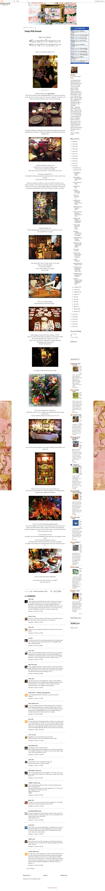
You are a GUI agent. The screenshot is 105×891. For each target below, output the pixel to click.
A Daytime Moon (80, 522)
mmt (29, 719)
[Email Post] (51, 591)
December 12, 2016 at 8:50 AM (35, 865)
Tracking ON (84, 63)
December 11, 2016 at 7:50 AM (35, 765)
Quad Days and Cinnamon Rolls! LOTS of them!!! (77, 202)
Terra (29, 627)
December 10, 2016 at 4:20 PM (35, 622)
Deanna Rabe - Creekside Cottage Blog (38, 692)
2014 (73, 316)
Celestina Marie (32, 851)
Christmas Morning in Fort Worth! (76, 191)
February (76, 309)
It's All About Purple (75, 390)
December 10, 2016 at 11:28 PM (35, 754)
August (75, 294)
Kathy (29, 678)
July (75, 296)
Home (45, 875)
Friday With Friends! (76, 250)
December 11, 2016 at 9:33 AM (35, 795)
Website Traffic (74, 627)
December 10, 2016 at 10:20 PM (35, 729)
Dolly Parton (80, 595)
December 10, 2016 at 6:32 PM (35, 687)
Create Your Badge (74, 337)
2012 (73, 321)
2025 (73, 144)
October (76, 289)
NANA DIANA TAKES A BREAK (76, 491)
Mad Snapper (75, 567)
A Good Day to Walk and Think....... (76, 174)
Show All (80, 613)
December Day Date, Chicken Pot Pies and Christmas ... (77, 255)
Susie (29, 599)
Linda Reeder (31, 745)
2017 (73, 163)
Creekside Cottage (76, 415)
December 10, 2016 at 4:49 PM (35, 645)
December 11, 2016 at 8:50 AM (35, 778)
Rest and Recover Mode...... (77, 183)
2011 (73, 324)
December (76, 167)
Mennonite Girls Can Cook (76, 364)
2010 (73, 326)
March (75, 306)
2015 (73, 314)
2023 (73, 149)
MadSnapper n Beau (33, 770)
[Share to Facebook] (59, 591)
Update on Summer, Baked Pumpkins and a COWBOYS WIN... (77, 281)
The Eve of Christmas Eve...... (76, 196)
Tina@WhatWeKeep (33, 811)
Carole (30, 825)
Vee (29, 638)
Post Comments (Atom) (34, 878)
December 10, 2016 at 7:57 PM (35, 698)
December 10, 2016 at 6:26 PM (35, 673)
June (75, 299)
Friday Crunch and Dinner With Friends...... (76, 227)
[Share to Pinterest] (60, 591)
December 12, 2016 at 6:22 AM (35, 846)
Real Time (79, 63)
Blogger (55, 887)
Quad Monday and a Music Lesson (77, 264)
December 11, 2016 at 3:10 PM (35, 834)
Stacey (30, 650)
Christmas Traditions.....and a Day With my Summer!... (77, 233)
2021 (73, 153)
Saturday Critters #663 (80, 395)
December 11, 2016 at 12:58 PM (35, 820)
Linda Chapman (74, 333)
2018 (73, 161)
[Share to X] (57, 591)
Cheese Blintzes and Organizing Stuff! (77, 179)
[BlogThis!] (56, 591)
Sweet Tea (30, 734)
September (76, 292)
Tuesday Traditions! (76, 260)
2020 (73, 156)
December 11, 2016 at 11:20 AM (35, 806)
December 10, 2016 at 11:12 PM (35, 740)
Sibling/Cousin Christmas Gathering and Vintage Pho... (77, 220)
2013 (73, 319)
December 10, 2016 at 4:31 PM (35, 633)
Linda (30, 591)
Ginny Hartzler (32, 703)
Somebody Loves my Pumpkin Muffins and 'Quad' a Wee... (77, 269)
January (76, 311)
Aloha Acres (31, 664)
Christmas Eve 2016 (76, 187)
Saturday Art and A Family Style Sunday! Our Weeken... (77, 245)
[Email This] (54, 591)
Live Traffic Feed (80, 28)
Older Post (64, 875)
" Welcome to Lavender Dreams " (77, 465)
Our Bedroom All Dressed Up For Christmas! (77, 275)
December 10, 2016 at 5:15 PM (35, 659)
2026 (73, 141)
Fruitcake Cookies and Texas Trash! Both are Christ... (77, 214)
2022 (73, 151)
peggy (29, 800)
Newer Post (26, 875)
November (76, 287)
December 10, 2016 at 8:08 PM (35, 714)
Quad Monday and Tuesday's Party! (77, 208)
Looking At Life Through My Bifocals (76, 438)
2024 (73, 146)
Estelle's (30, 839)
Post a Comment (30, 868)
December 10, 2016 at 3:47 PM (35, 611)
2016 (73, 165)
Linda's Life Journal (83, 32)
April (75, 304)
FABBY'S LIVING (32, 783)
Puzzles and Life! (77, 169)
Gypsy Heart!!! (51, 93)
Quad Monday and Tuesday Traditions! (77, 239)
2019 (73, 158)
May (75, 301)
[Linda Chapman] (71, 335)
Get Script (75, 63)
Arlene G (30, 616)
